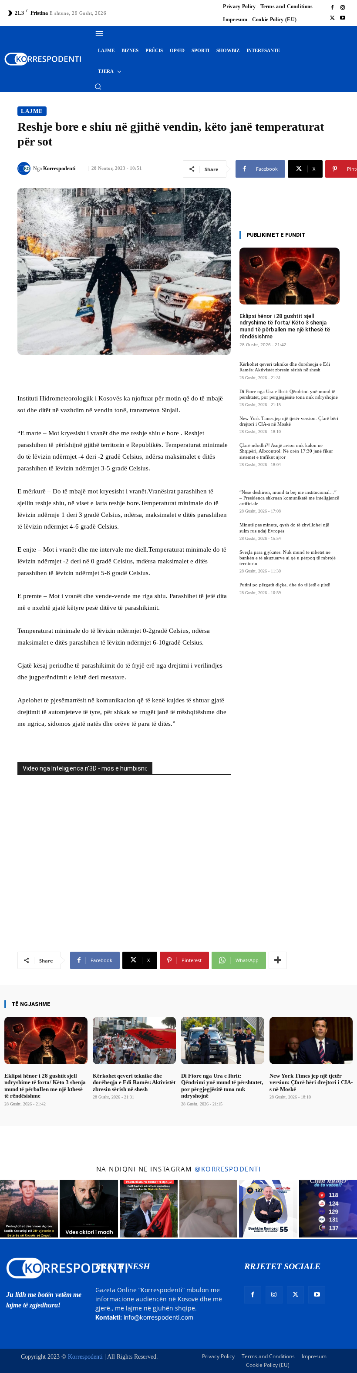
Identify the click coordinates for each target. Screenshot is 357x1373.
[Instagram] (342, 8)
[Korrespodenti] (25, 168)
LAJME (32, 111)
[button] (97, 86)
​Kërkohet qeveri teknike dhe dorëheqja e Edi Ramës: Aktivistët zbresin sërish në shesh (284, 366)
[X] (332, 18)
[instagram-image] (29, 1208)
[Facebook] (332, 8)
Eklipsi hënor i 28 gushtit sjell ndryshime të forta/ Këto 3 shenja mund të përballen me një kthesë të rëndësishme (284, 326)
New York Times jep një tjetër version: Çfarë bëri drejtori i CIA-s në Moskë (288, 421)
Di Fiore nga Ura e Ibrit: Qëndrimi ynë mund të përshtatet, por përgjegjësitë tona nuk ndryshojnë (288, 394)
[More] (278, 960)
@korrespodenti (228, 1169)
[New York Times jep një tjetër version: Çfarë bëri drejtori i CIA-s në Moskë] (311, 1040)
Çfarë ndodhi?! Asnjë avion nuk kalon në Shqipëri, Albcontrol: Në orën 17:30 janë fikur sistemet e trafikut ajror (286, 451)
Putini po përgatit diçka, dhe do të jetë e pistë (284, 584)
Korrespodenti (59, 168)
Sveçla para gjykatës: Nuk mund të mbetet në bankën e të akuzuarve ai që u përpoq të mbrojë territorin (287, 557)
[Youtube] (342, 18)
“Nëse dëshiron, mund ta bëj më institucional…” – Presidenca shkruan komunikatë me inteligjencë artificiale (289, 498)
